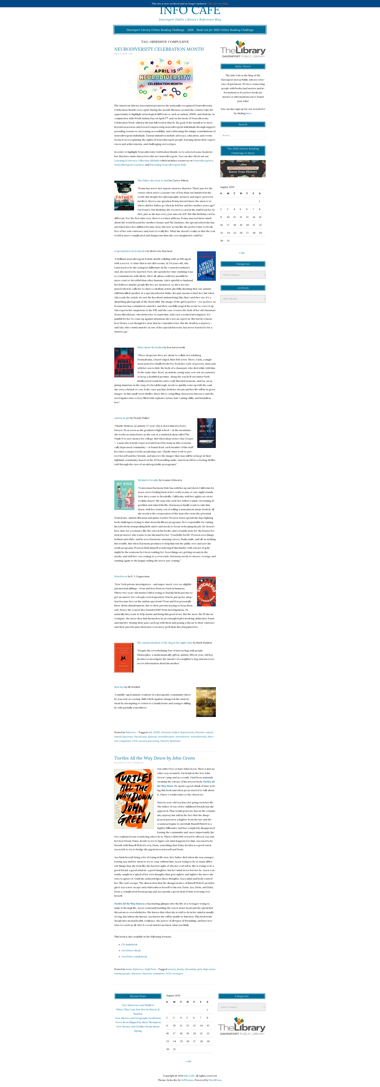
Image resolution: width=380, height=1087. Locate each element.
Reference (131, 732)
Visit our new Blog (217, 3)
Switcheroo (120, 576)
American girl (122, 417)
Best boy (119, 686)
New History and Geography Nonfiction (138, 1018)
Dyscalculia (140, 736)
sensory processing (149, 740)
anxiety (172, 969)
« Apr (242, 252)
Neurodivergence (203, 160)
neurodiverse (183, 736)
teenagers (177, 973)
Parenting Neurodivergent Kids (168, 164)
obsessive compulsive (153, 973)
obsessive (136, 973)
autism (209, 732)
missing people (122, 973)
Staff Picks (150, 969)
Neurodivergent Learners (129, 164)
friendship (190, 969)
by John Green (154, 758)
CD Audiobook (129, 944)
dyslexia (152, 736)
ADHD (156, 732)
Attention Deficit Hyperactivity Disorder (183, 732)
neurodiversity (198, 736)
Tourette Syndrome (170, 740)
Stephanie (139, 762)
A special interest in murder (130, 251)
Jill (131, 53)
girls (199, 969)
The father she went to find (153, 180)
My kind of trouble (148, 480)
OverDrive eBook (131, 950)
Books (129, 969)
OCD (135, 740)
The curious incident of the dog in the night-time (165, 642)
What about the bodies (150, 347)
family (180, 969)
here (248, 113)
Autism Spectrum (123, 736)
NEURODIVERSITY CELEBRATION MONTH (159, 49)
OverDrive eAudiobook (134, 956)
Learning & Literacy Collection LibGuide (137, 160)
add (150, 732)
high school (209, 969)
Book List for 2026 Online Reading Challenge (225, 30)
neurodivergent (166, 736)
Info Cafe (190, 9)
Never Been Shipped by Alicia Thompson (138, 1022)
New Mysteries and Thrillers (138, 1005)
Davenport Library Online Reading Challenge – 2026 (160, 30)
